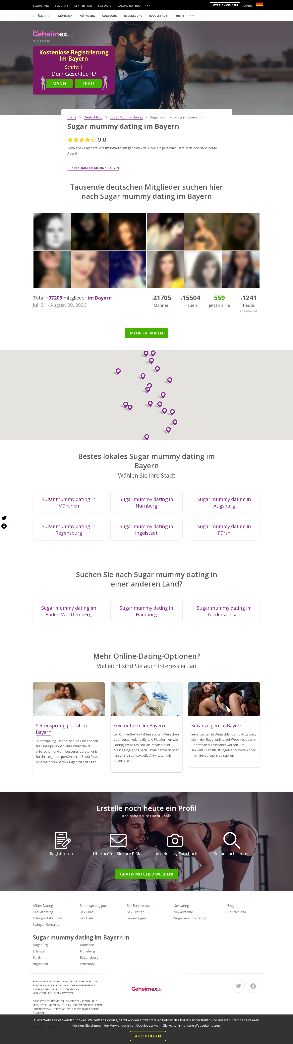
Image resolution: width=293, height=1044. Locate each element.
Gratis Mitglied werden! (146, 874)
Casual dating (128, 6)
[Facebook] (253, 986)
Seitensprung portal (95, 905)
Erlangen (39, 951)
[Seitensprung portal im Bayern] (69, 699)
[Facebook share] (4, 526)
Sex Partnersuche (140, 905)
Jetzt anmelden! (225, 5)
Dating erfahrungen (48, 918)
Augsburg (109, 16)
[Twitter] (238, 986)
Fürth (179, 16)
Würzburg (87, 964)
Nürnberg (87, 16)
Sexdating (41, 6)
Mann (59, 83)
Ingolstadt (158, 16)
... (147, 5)
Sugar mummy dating (190, 918)
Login (247, 5)
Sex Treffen (83, 6)
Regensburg (133, 16)
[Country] (259, 4)
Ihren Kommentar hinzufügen (93, 168)
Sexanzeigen (136, 918)
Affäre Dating (43, 905)
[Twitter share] (4, 518)
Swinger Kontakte (46, 924)
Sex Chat (61, 6)
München (65, 16)
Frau (88, 83)
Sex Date (104, 6)
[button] (146, 389)
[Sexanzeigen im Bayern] (224, 699)
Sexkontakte (183, 912)
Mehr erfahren (146, 333)
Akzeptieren (148, 1036)
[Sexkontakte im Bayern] (146, 699)
